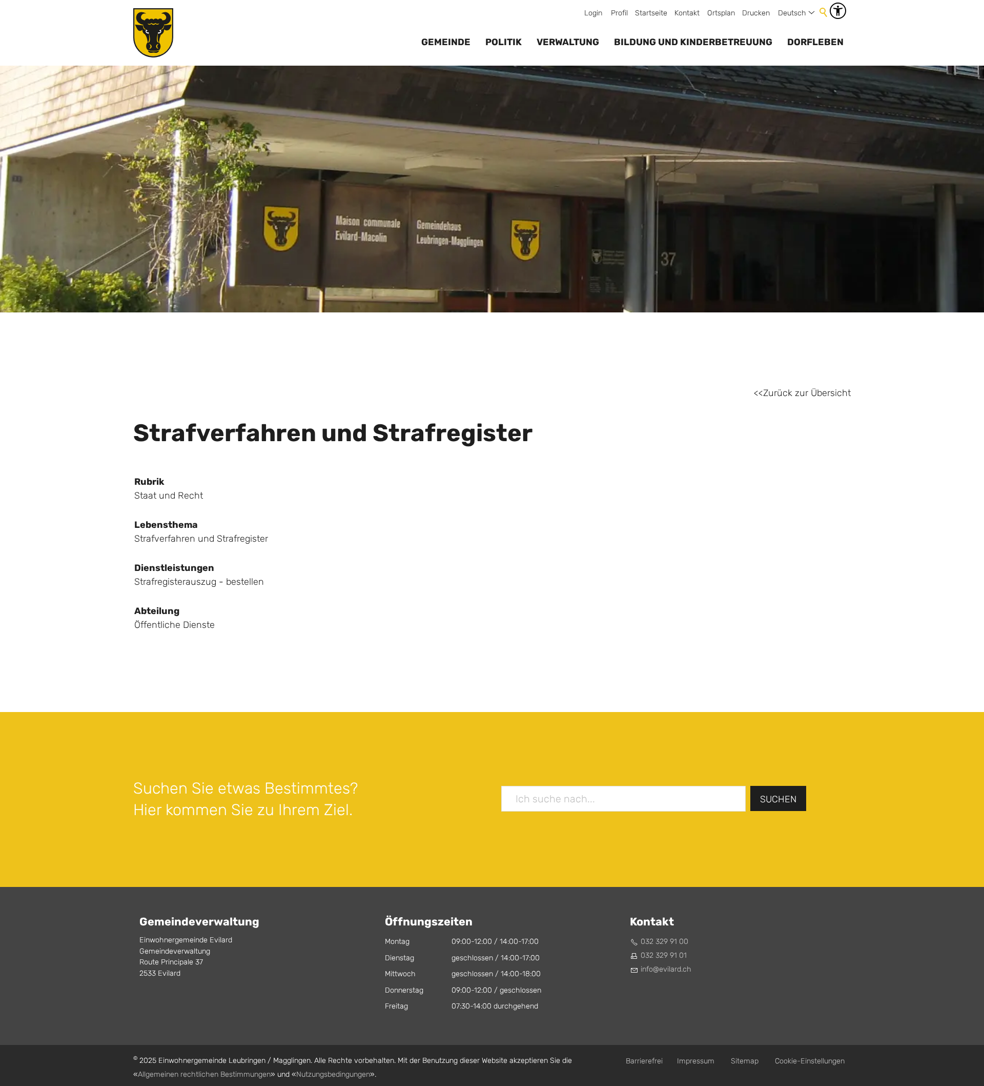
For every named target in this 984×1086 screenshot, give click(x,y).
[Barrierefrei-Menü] (838, 11)
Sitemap (744, 1061)
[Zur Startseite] (153, 32)
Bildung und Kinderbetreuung (693, 42)
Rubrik (149, 481)
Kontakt (687, 13)
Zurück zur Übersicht (807, 393)
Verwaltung (568, 42)
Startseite (651, 13)
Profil (619, 13)
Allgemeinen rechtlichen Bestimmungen (204, 1074)
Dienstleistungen (174, 568)
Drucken (756, 13)
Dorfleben (815, 42)
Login (593, 13)
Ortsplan (721, 13)
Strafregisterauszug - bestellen (199, 582)
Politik (503, 42)
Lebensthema (166, 524)
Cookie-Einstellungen (810, 1061)
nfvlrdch (666, 969)
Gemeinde (445, 42)
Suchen (778, 799)
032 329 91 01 (664, 955)
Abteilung (156, 611)
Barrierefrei (644, 1061)
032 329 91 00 (664, 941)
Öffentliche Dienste (174, 625)
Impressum (695, 1061)
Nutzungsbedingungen (333, 1074)
